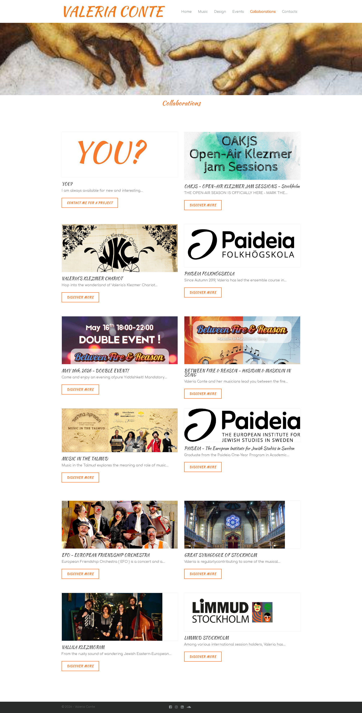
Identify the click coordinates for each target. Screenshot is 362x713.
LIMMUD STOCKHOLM (206, 638)
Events (238, 12)
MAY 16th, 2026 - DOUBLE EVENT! (95, 370)
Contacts (289, 12)
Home (186, 12)
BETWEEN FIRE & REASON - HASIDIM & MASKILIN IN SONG (237, 372)
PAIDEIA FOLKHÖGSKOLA (209, 273)
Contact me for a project (90, 203)
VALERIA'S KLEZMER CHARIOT (92, 278)
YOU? (67, 184)
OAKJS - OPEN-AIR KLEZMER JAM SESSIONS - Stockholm (242, 186)
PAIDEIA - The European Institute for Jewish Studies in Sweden (239, 448)
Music (203, 12)
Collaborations (263, 12)
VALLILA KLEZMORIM (83, 647)
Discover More (202, 205)
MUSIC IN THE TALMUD (85, 458)
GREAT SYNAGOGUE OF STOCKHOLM (220, 555)
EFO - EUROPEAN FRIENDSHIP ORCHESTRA (105, 555)
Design (220, 12)
